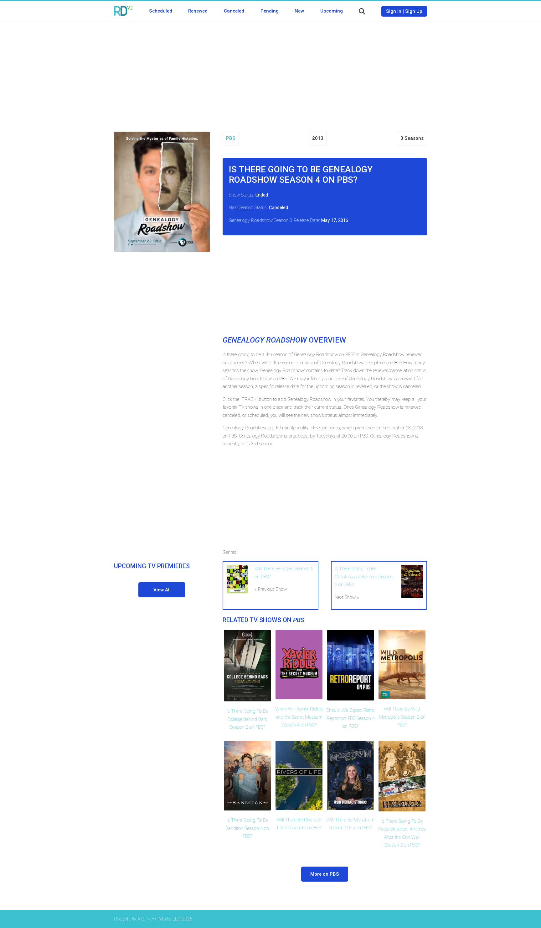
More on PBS (324, 874)
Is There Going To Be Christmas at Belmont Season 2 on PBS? (364, 576)
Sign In (393, 11)
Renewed (198, 11)
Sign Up (413, 11)
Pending (269, 11)
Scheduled (160, 11)
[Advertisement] (270, 72)
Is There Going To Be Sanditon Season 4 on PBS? (247, 828)
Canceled (234, 11)
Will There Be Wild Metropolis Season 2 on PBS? (402, 717)
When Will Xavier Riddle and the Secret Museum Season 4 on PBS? (299, 717)
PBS (230, 138)
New (299, 11)
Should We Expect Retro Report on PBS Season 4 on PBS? (351, 718)
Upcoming (331, 11)
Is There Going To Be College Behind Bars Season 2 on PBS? (247, 719)
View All (162, 590)
